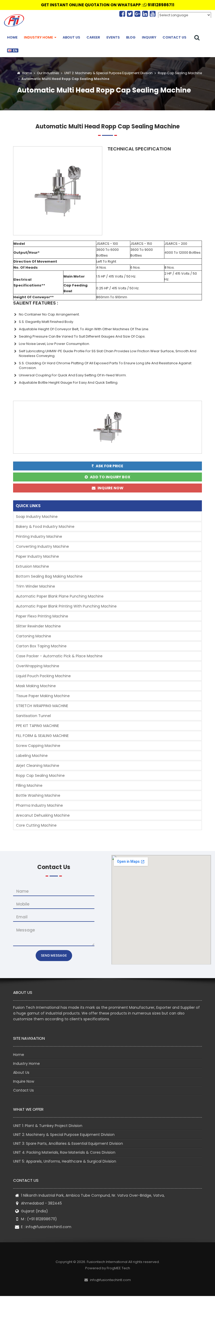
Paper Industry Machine (37, 556)
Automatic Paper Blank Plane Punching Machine (60, 596)
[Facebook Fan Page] (123, 14)
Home (12, 37)
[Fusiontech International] (15, 20)
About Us (71, 37)
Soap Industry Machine (37, 516)
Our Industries (48, 73)
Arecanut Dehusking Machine (43, 815)
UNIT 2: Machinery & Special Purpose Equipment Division (108, 73)
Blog (131, 37)
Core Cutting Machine (36, 825)
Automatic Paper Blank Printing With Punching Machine (66, 606)
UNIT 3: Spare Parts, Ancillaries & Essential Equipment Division (68, 1143)
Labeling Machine (32, 755)
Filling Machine (29, 785)
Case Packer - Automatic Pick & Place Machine (59, 656)
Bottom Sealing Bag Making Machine (49, 576)
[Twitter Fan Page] (131, 14)
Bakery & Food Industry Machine (45, 526)
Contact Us (174, 37)
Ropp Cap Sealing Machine (179, 73)
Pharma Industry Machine (39, 805)
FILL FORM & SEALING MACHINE (42, 735)
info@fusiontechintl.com (48, 1226)
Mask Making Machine (36, 685)
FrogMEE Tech (118, 1268)
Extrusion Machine (32, 566)
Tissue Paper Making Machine (43, 695)
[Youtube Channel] (152, 14)
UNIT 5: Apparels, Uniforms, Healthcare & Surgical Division (64, 1161)
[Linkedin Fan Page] (146, 14)
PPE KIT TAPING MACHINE (37, 725)
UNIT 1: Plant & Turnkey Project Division (47, 1125)
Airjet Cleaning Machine (37, 765)
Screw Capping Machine (38, 745)
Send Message (54, 955)
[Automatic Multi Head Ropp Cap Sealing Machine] (57, 190)
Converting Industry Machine (42, 546)
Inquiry (149, 37)
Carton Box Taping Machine (41, 646)
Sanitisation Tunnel (33, 715)
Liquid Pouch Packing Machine (43, 676)
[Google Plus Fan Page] (138, 14)
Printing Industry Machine (39, 536)
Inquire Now (23, 1081)
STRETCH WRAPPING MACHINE (42, 705)
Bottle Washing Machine (38, 795)
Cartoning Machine (33, 636)
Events (113, 37)
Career (93, 37)
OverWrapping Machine (37, 666)
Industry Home (39, 37)
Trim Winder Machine (35, 586)
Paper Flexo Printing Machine (42, 616)
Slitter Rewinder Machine (38, 626)
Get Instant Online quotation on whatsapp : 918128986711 (107, 5)
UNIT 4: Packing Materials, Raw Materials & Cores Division (64, 1152)
